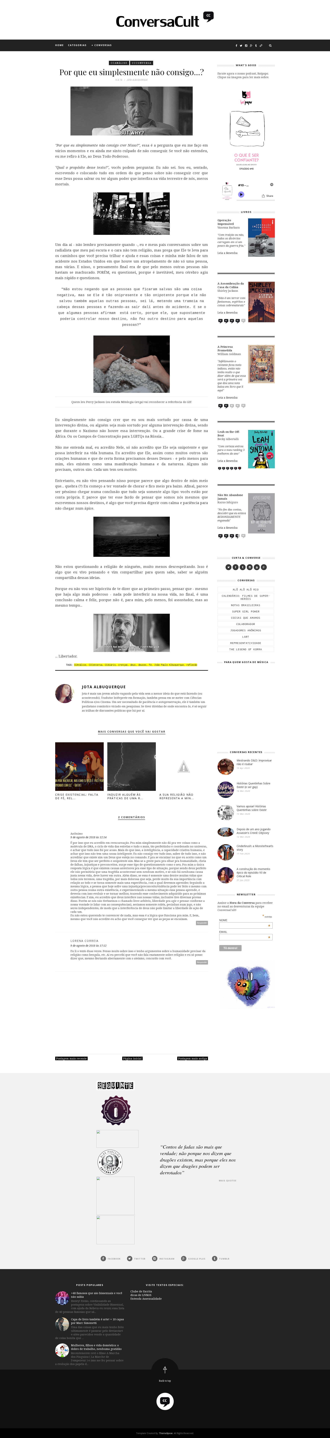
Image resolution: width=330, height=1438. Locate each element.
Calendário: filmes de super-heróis (246, 597)
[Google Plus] (264, 567)
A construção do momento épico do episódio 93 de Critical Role (253, 872)
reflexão (191, 664)
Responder (202, 923)
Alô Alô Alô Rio (246, 589)
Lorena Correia (84, 941)
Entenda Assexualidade (146, 1298)
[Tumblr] (243, 567)
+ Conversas (101, 45)
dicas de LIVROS (140, 1295)
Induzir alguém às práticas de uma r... (125, 796)
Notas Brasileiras (245, 605)
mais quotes (227, 1180)
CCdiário (110, 664)
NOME (244, 920)
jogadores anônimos (245, 630)
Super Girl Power (246, 611)
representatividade (245, 642)
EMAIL (244, 931)
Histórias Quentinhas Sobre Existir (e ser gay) (253, 785)
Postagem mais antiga (192, 1058)
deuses (142, 664)
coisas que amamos (245, 617)
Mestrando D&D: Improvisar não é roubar (254, 762)
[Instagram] (250, 567)
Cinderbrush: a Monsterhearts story (255, 847)
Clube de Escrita (141, 1291)
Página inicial (132, 1058)
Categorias (77, 45)
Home (59, 45)
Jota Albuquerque (104, 686)
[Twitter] (228, 567)
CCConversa (141, 63)
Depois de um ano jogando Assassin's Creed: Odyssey (254, 831)
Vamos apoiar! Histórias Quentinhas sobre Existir (252, 808)
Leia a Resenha (228, 253)
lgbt (245, 636)
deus (133, 664)
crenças (123, 664)
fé (150, 664)
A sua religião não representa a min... (176, 796)
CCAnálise (119, 63)
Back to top (165, 1380)
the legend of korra (245, 649)
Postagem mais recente (71, 1058)
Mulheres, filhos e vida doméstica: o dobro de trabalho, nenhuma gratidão (96, 1347)
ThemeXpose (166, 1433)
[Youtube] (257, 567)
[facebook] (236, 567)
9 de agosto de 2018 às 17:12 (88, 945)
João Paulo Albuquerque (169, 664)
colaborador (245, 624)
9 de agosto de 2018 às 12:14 (88, 837)
